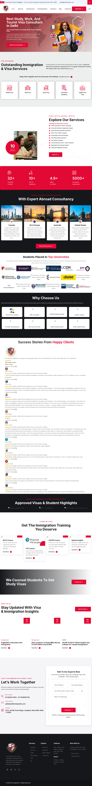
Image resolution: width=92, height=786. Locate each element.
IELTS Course (8, 540)
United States (80, 225)
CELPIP (64, 640)
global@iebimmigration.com (67, 2)
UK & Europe (34, 225)
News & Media (46, 753)
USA (31, 758)
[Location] (2, 710)
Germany (32, 750)
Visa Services (30, 9)
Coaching (44, 750)
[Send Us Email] (2, 702)
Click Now (19, 2)
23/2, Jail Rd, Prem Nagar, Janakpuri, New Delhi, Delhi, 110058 (41, 2)
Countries (53, 9)
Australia (57, 225)
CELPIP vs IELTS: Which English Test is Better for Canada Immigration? (76, 643)
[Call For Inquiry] (2, 696)
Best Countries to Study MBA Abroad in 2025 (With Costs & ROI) (46, 643)
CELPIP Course (54, 540)
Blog (60, 9)
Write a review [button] (9, 364)
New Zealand (34, 755)
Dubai (32, 753)
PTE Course (30, 548)
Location (7, 708)
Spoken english (77, 540)
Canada (11, 225)
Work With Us (75, 753)
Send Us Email (9, 701)
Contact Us (68, 9)
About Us (20, 9)
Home (13, 9)
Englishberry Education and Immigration (11, 643)
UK (31, 761)
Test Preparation (42, 9)
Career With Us (75, 756)
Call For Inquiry (8, 694)
